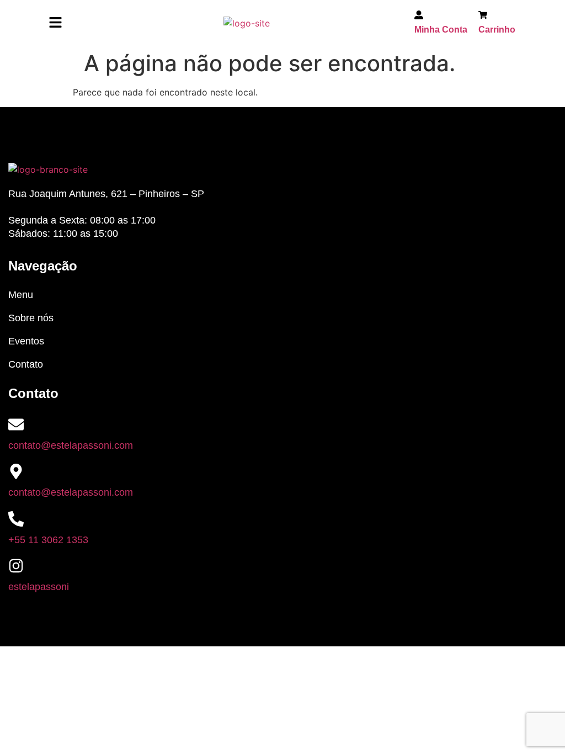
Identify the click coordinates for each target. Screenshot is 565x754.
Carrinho (496, 29)
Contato (25, 364)
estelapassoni (38, 586)
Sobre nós (31, 317)
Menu (20, 294)
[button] (55, 23)
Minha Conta (440, 29)
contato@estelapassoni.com (70, 445)
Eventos (26, 341)
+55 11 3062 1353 (48, 539)
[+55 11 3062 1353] (16, 519)
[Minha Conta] (418, 16)
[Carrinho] (482, 16)
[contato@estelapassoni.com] (16, 424)
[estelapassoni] (16, 566)
